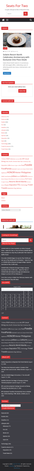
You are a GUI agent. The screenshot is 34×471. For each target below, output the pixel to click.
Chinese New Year (18, 161)
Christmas (25, 161)
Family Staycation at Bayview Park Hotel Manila (14, 362)
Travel (30, 185)
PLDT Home (28, 179)
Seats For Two (17, 5)
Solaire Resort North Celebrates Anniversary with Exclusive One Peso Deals (16, 57)
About (3, 198)
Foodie (5, 48)
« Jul (2, 313)
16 (30, 299)
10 (3, 299)
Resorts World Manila (17, 181)
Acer (8, 159)
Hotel (2, 176)
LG (28, 176)
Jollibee (14, 176)
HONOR (11, 172)
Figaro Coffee (18, 165)
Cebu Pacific (9, 161)
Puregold (3, 181)
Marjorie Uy (15, 51)
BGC (21, 159)
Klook (18, 176)
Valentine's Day (12, 188)
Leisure (23, 176)
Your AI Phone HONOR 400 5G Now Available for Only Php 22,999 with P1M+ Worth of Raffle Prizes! (16, 252)
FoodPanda (6, 168)
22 (25, 302)
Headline (3, 127)
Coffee (9, 165)
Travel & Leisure (5, 146)
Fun (2, 124)
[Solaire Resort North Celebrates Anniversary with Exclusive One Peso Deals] (17, 40)
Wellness (19, 188)
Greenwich (14, 169)
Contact (3, 200)
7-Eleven (3, 159)
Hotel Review (8, 176)
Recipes (7, 181)
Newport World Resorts (10, 179)
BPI (23, 159)
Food (22, 165)
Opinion (3, 135)
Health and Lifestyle (21, 169)
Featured (3, 119)
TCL (19, 184)
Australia (17, 159)
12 (12, 299)
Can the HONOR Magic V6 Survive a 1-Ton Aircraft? (15, 375)
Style (2, 141)
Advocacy (3, 116)
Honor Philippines (23, 172)
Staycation (4, 138)
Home (27, 169)
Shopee (7, 185)
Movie (3, 133)
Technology (4, 143)
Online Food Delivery (20, 179)
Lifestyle (3, 130)
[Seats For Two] (3, 20)
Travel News (4, 149)
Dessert (13, 165)
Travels (4, 188)
